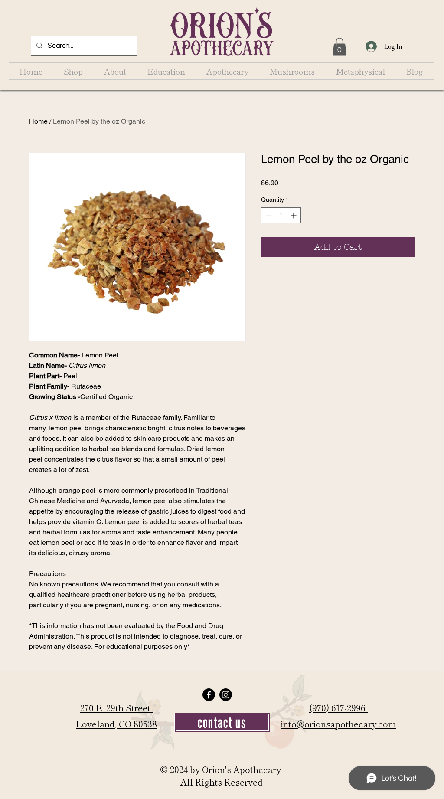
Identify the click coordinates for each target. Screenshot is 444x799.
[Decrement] (267, 215)
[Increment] (294, 215)
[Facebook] (208, 694)
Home (38, 121)
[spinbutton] (281, 215)
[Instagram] (225, 694)
